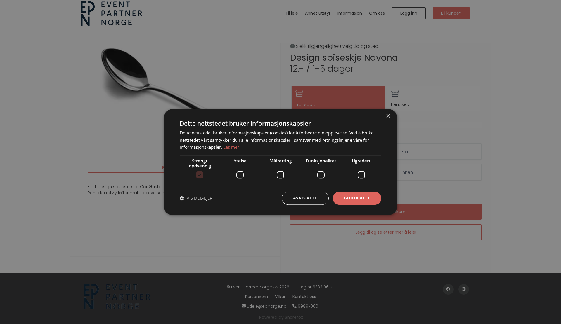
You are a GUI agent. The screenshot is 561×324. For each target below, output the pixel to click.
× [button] (388, 116)
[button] (196, 198)
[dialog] (280, 162)
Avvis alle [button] (305, 198)
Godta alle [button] (357, 198)
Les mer (231, 147)
